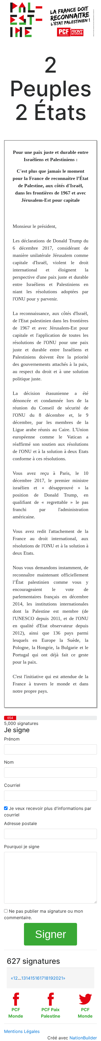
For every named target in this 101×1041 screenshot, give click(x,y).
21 (60, 978)
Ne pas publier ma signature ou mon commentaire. (43, 914)
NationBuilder (83, 1037)
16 (37, 978)
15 (32, 978)
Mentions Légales (22, 1031)
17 (42, 978)
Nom (9, 762)
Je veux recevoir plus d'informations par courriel (47, 811)
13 (23, 978)
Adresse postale (20, 823)
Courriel (12, 785)
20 (55, 978)
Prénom (12, 739)
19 (50, 978)
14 (28, 978)
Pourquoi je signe (21, 846)
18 (46, 978)
